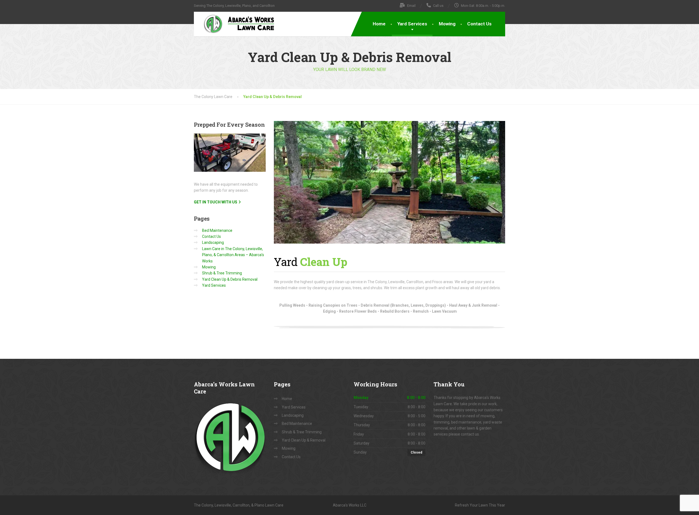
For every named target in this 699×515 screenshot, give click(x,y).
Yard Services (412, 23)
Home (379, 23)
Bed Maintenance (217, 230)
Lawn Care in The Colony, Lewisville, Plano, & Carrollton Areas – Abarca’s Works (233, 255)
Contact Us (479, 23)
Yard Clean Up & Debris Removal (229, 279)
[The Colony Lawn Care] (235, 24)
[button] (389, 182)
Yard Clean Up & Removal (303, 440)
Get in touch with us (215, 202)
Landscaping (213, 242)
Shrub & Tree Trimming (222, 273)
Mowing (447, 23)
